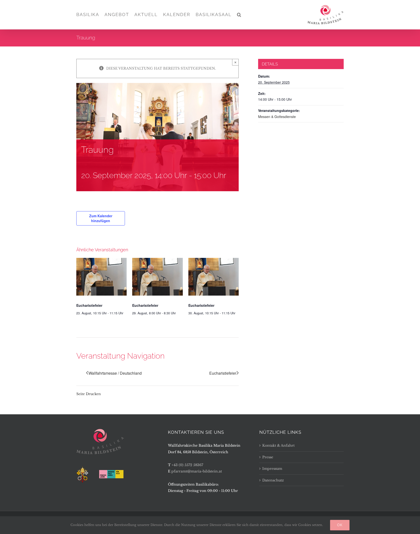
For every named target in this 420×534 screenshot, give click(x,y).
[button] (239, 14)
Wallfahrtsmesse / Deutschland (115, 373)
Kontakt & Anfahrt (278, 445)
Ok (339, 525)
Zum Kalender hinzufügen (100, 218)
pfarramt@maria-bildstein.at (196, 471)
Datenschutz (273, 480)
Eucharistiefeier (89, 305)
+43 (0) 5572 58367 (187, 465)
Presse (267, 457)
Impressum (272, 468)
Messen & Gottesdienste (277, 116)
